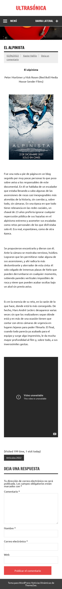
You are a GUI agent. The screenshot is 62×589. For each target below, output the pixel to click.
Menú (13, 21)
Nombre (10, 528)
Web (6, 554)
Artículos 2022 (13, 457)
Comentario (12, 491)
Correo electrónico (16, 541)
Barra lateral (44, 21)
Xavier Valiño (30, 55)
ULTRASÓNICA (31, 8)
